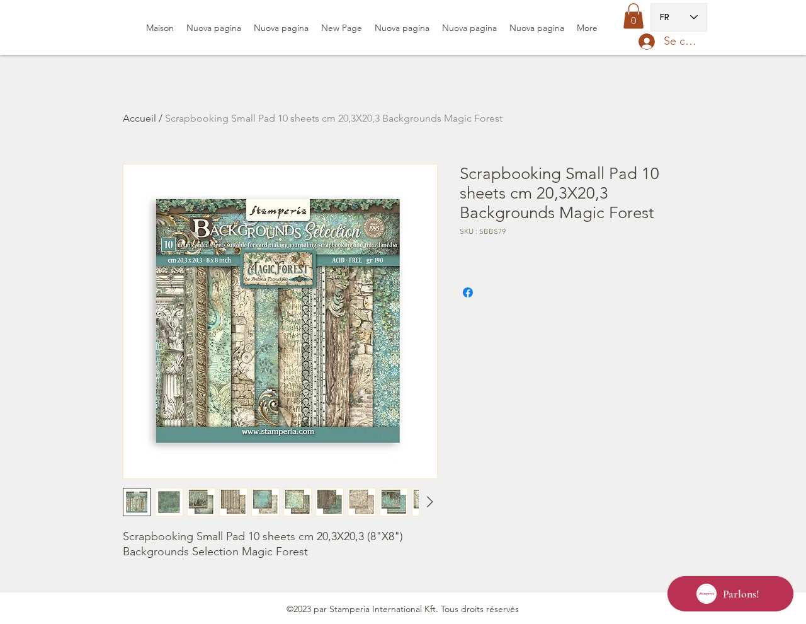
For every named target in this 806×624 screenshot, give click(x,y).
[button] (633, 16)
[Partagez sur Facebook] (467, 292)
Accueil (139, 118)
